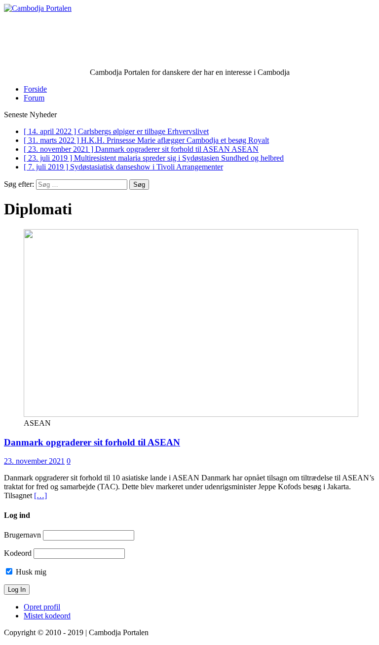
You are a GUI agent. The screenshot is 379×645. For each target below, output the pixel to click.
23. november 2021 (34, 461)
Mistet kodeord (47, 615)
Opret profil (42, 607)
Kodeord (18, 553)
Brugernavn (22, 535)
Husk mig (30, 572)
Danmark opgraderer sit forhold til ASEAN (92, 442)
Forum (34, 98)
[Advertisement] (189, 44)
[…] (40, 495)
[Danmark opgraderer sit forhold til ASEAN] (191, 414)
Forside (35, 89)
